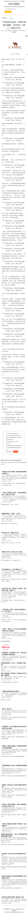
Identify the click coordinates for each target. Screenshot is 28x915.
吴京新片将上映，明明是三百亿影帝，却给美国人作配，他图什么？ (14, 589)
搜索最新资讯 (8, 11)
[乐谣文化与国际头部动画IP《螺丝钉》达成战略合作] (14, 815)
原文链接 (15, 451)
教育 (21, 6)
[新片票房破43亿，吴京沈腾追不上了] (11, 560)
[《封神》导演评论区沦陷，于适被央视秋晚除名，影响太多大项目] (14, 484)
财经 (10, 6)
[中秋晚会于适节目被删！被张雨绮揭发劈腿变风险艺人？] (14, 463)
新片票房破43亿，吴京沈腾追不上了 (12, 569)
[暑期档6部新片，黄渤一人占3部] (9, 504)
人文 (18, 1)
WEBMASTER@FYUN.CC (17, 912)
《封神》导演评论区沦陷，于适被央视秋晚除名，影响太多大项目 (14, 493)
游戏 (18, 6)
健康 (23, 1)
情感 (16, 1)
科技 (16, 6)
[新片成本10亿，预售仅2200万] (9, 523)
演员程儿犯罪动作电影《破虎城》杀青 (13, 897)
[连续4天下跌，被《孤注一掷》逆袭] (10, 542)
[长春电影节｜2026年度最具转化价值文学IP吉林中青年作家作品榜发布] (14, 718)
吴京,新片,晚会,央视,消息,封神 (11, 460)
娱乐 (8, 6)
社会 (10, 1)
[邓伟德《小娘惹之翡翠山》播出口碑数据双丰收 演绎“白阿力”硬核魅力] (14, 796)
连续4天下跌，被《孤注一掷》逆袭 (12, 552)
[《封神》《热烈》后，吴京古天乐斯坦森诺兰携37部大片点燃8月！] (14, 620)
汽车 (21, 1)
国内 (5, 1)
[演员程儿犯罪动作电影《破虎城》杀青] (11, 888)
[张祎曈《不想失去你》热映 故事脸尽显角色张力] (14, 775)
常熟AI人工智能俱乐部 (18, 909)
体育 (5, 6)
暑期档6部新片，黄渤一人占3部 (11, 513)
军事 (13, 6)
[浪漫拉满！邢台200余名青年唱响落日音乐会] (13, 844)
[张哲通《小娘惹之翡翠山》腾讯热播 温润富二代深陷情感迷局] (14, 737)
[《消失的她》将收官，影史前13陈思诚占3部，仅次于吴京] (14, 601)
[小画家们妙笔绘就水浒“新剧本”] (9, 682)
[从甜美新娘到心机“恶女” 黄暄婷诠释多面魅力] (13, 756)
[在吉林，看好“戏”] (6, 699)
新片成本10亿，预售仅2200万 (10, 533)
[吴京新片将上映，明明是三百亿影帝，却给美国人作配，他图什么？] (14, 580)
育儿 (23, 6)
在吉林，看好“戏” (7, 709)
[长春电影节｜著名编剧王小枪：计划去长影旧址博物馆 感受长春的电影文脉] (5, 647)
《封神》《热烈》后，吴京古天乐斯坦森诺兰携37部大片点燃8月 (14, 630)
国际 (8, 1)
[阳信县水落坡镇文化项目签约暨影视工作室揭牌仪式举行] (14, 867)
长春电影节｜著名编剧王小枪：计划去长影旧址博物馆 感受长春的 (14, 653)
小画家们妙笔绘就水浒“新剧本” (11, 691)
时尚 (13, 1)
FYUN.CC (12, 909)
